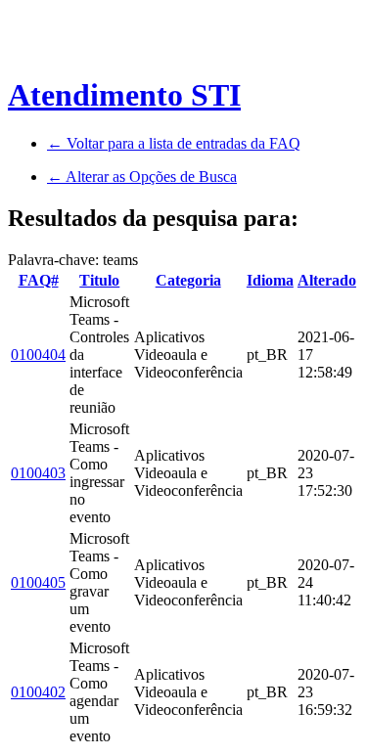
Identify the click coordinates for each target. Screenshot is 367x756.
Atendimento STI (124, 94)
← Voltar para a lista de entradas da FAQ (173, 143)
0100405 (38, 582)
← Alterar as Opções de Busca (142, 176)
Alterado (327, 280)
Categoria (188, 280)
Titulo (99, 280)
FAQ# (39, 280)
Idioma (270, 280)
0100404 (38, 354)
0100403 (38, 473)
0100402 (38, 692)
